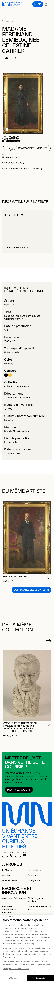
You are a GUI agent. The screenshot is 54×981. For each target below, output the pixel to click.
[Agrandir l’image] (5, 148)
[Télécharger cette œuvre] (12, 148)
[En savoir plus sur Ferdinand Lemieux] (27, 537)
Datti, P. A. (9, 304)
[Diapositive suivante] (48, 640)
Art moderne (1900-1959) (18, 397)
